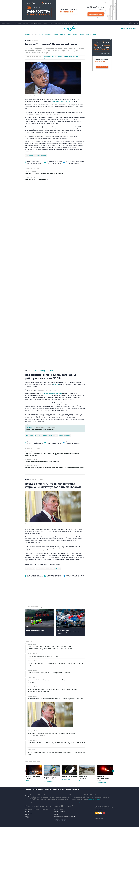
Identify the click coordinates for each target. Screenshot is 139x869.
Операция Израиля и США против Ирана (50, 778)
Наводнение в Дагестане (83, 777)
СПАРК (27, 811)
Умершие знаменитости (69, 777)
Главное (27, 34)
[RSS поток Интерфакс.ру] (62, 820)
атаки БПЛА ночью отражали (53, 394)
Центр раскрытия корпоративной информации (65, 816)
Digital (75, 34)
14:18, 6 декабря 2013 (37, 40)
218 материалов (101, 782)
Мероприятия (76, 23)
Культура (62, 34)
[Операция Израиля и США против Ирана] (52, 775)
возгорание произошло (69, 253)
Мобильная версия (6, 23)
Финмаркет (45, 23)
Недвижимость (59, 23)
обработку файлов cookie (94, 799)
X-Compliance (28, 813)
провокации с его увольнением (61, 101)
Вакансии (56, 789)
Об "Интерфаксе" (17, 23)
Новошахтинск (29, 435)
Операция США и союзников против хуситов (103, 778)
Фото (94, 34)
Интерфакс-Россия (36, 23)
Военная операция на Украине (44, 371)
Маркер (27, 816)
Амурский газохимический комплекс (47, 279)
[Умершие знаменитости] (69, 774)
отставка (43, 155)
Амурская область (30, 279)
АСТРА (27, 817)
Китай (60, 279)
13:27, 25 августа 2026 (37, 191)
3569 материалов (48, 781)
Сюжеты (88, 34)
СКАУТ (27, 814)
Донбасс (38, 569)
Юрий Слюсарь (53, 435)
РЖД (38, 155)
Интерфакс (69, 28)
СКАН (55, 813)
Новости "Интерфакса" (59, 811)
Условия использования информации (103, 817)
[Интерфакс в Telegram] (57, 820)
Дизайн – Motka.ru (99, 820)
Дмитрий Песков (30, 569)
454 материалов (66, 779)
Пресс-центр (47, 789)
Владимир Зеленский (48, 569)
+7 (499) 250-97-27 (80, 802)
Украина (58, 569)
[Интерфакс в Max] (65, 820)
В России (34, 34)
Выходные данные (99, 818)
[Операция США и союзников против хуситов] (105, 774)
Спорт (56, 34)
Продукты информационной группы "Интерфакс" (49, 806)
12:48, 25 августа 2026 (37, 479)
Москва (69, 34)
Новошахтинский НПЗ (41, 435)
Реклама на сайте (65, 789)
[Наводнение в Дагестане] (87, 774)
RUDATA (56, 814)
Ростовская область (64, 435)
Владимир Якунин (30, 155)
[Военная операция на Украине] (34, 774)
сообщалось (33, 253)
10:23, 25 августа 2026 (60, 371)
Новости (81, 34)
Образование (67, 23)
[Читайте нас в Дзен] (55, 820)
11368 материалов (31, 781)
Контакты (28, 789)
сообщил (56, 384)
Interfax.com (26, 23)
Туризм (51, 23)
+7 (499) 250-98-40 (69, 802)
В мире (41, 34)
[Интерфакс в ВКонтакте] (60, 820)
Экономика (48, 34)
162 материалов (83, 781)
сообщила (56, 129)
